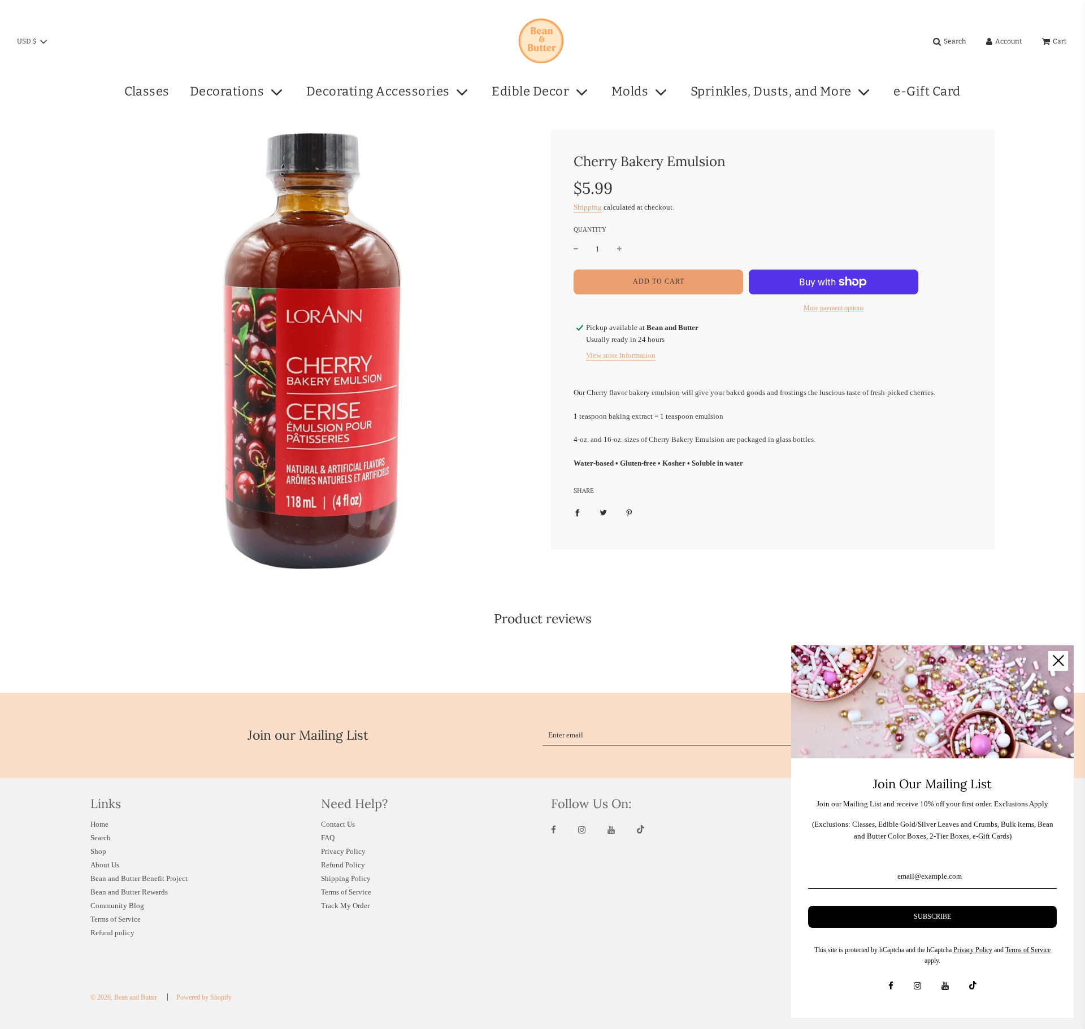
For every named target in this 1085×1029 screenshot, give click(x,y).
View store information (621, 355)
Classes (147, 91)
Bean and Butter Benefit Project (139, 878)
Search (100, 837)
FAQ (328, 837)
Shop (98, 851)
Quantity (590, 229)
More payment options (834, 308)
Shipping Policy (346, 878)
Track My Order (345, 905)
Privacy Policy (343, 851)
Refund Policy (343, 865)
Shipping (588, 207)
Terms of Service (115, 919)
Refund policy (112, 932)
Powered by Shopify (204, 997)
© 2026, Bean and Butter (123, 997)
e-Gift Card (927, 91)
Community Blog (117, 905)
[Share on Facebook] (577, 512)
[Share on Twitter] (603, 512)
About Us (104, 865)
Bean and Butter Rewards (129, 892)
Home (99, 824)
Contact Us (338, 824)
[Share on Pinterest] (629, 512)
